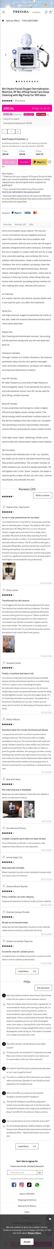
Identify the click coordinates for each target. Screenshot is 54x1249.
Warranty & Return (27, 1206)
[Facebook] (14, 1185)
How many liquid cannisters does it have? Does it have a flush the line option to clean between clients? (29, 997)
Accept (27, 1241)
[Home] (27, 11)
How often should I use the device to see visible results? (26, 1046)
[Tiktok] (29, 1185)
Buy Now (24, 162)
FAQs (31, 224)
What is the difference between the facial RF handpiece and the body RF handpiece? (25, 1095)
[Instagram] (21, 1185)
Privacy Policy (34, 1233)
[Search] (46, 12)
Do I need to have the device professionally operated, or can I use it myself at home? (29, 1070)
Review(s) (20, 101)
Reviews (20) (20, 224)
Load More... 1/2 (27, 971)
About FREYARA (27, 1193)
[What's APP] (37, 1185)
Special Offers (13, 21)
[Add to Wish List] (49, 162)
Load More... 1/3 (27, 1146)
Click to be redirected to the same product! (21, 192)
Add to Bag (9, 162)
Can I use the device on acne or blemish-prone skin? (28, 1121)
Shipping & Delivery (27, 1200)
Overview (7, 224)
